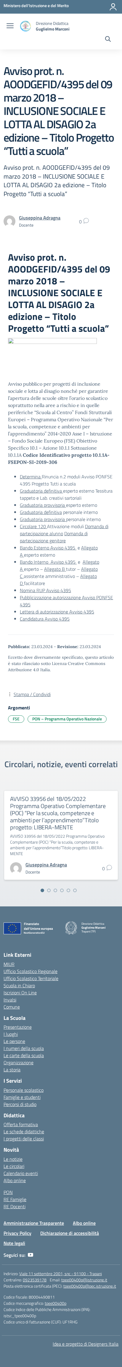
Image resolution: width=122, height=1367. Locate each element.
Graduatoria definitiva (41, 490)
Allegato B (55, 569)
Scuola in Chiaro (19, 985)
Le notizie (13, 1159)
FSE (16, 719)
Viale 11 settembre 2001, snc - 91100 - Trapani (60, 1273)
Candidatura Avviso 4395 (45, 618)
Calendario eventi (21, 1173)
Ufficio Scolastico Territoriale (31, 978)
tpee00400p (55, 1303)
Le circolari (14, 1166)
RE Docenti (14, 1206)
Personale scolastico (24, 1090)
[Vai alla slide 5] (68, 890)
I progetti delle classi (24, 1138)
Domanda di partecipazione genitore (54, 537)
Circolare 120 (33, 526)
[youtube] (30, 1255)
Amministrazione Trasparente (34, 1223)
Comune (12, 1006)
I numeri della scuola (24, 1048)
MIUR (9, 964)
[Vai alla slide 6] (75, 890)
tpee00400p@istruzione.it (84, 1280)
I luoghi (11, 1034)
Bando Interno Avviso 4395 (48, 561)
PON (8, 1192)
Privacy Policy (17, 1233)
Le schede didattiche (24, 1131)
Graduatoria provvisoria (43, 505)
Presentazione (18, 1027)
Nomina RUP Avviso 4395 (45, 590)
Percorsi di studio (20, 1104)
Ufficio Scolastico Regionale (30, 971)
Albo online (15, 1180)
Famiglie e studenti (22, 1097)
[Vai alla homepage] (25, 26)
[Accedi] (113, 7)
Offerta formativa (21, 1124)
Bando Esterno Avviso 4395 (48, 547)
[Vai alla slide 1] (42, 890)
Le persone (14, 1041)
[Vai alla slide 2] (49, 890)
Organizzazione (18, 1062)
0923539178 (34, 1280)
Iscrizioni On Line (20, 992)
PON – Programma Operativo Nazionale (67, 719)
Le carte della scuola (24, 1055)
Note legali (14, 1243)
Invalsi (10, 999)
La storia (12, 1069)
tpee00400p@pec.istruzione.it (89, 1286)
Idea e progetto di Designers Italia (85, 1343)
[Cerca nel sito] (108, 40)
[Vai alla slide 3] (55, 890)
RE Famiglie (15, 1199)
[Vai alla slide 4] (62, 890)
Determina (31, 476)
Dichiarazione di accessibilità (69, 1233)
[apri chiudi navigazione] (10, 26)
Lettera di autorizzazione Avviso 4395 (57, 611)
